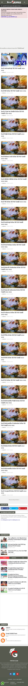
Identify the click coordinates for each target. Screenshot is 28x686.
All (23, 557)
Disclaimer (12, 682)
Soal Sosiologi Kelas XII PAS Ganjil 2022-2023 (12, 223)
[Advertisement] (14, 32)
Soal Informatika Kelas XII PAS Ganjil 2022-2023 (13, 469)
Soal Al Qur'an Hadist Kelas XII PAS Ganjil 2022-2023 (12, 112)
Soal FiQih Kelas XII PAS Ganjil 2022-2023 (13, 135)
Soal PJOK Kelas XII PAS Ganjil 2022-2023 (12, 358)
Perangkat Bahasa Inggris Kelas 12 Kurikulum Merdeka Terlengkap (16, 568)
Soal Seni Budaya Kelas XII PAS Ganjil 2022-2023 (13, 246)
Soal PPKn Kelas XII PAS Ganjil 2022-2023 (13, 336)
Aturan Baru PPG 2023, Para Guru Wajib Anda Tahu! (17, 551)
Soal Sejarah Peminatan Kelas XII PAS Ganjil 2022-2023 (13, 268)
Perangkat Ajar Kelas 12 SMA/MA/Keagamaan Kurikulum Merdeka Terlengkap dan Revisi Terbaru (17, 576)
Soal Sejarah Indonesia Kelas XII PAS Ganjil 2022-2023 (13, 291)
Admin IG (8, 627)
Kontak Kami (13, 683)
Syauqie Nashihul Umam (11, 633)
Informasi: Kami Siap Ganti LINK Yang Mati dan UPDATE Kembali (16, 545)
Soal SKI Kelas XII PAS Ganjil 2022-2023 (13, 91)
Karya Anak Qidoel (17, 679)
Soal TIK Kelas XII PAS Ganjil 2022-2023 (13, 202)
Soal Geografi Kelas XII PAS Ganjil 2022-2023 (14, 492)
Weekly (4, 557)
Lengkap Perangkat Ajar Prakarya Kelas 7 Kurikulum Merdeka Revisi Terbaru (17, 562)
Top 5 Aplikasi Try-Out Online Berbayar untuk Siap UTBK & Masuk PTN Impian (17, 538)
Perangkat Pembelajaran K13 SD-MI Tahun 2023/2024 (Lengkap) (16, 589)
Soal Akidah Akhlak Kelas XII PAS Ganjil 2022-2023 (14, 180)
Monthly (14, 557)
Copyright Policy (20, 682)
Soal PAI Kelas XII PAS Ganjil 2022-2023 (13, 380)
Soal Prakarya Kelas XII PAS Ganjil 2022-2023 (12, 313)
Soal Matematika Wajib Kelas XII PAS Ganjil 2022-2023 (13, 402)
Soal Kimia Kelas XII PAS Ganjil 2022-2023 (13, 447)
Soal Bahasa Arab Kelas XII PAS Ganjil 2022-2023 (13, 157)
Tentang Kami (5, 682)
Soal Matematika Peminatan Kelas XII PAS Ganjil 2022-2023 (13, 424)
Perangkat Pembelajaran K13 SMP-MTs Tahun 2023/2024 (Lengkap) (17, 582)
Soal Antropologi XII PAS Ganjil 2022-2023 (13, 69)
